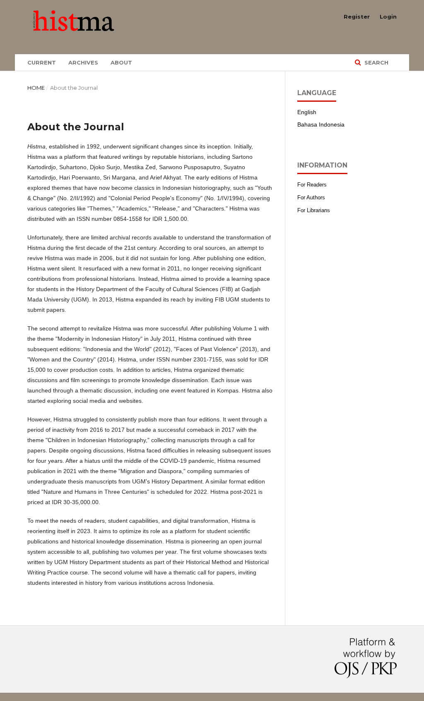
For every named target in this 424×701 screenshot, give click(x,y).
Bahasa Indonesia (320, 124)
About (121, 62)
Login (388, 16)
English (306, 112)
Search (375, 62)
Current (41, 62)
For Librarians (313, 210)
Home (36, 87)
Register (357, 16)
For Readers (312, 185)
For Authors (311, 197)
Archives (83, 62)
